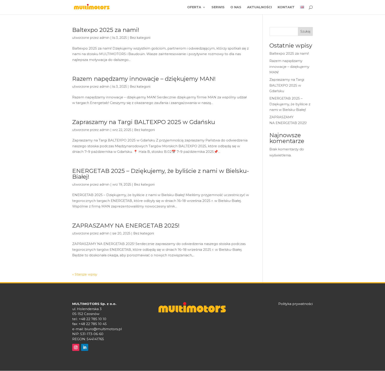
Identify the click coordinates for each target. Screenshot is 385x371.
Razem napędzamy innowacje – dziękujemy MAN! (144, 78)
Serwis (218, 7)
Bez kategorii (140, 38)
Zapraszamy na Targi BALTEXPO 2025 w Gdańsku (143, 122)
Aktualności (259, 7)
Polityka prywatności (295, 304)
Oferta (194, 7)
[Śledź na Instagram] (75, 347)
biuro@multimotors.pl (103, 329)
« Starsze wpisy (84, 274)
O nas (235, 7)
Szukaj (305, 31)
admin (104, 38)
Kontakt (286, 7)
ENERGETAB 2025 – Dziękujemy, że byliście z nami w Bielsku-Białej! (160, 173)
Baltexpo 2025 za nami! (105, 29)
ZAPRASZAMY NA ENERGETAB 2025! (126, 225)
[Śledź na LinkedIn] (84, 347)
